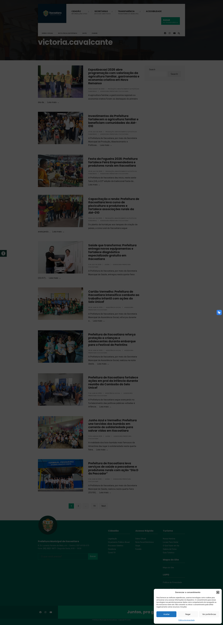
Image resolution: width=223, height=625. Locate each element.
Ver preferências (209, 614)
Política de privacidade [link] (186, 620)
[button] (218, 592)
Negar (187, 614)
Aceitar (166, 614)
